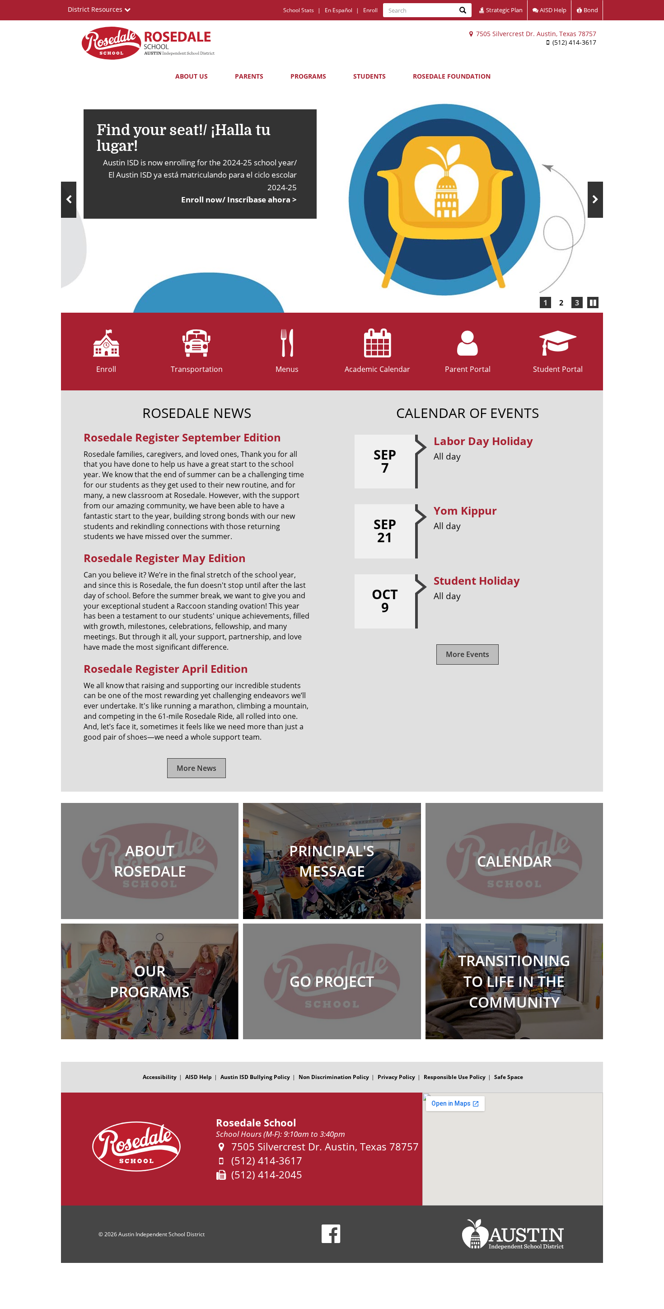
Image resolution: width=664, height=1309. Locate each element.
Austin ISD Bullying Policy (255, 1077)
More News (196, 768)
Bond (590, 10)
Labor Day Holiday (483, 440)
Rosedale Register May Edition (165, 557)
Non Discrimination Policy (334, 1077)
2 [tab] (561, 303)
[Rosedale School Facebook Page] (331, 1239)
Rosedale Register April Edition (166, 668)
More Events (467, 654)
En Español (338, 10)
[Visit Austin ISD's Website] (512, 1234)
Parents (249, 76)
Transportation (197, 369)
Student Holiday (477, 580)
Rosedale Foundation (452, 76)
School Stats (298, 10)
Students (369, 76)
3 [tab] (577, 303)
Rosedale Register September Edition (182, 437)
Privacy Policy (396, 1077)
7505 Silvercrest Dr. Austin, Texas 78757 (535, 33)
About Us (191, 76)
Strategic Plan (504, 10)
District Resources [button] (96, 9)
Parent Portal (468, 369)
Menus (287, 369)
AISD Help (552, 10)
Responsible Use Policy (455, 1077)
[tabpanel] (332, 200)
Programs (308, 76)
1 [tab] (545, 303)
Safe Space (508, 1077)
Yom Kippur (465, 510)
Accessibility (160, 1077)
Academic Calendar (377, 369)
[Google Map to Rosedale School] (512, 1149)
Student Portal (558, 369)
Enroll (370, 10)
